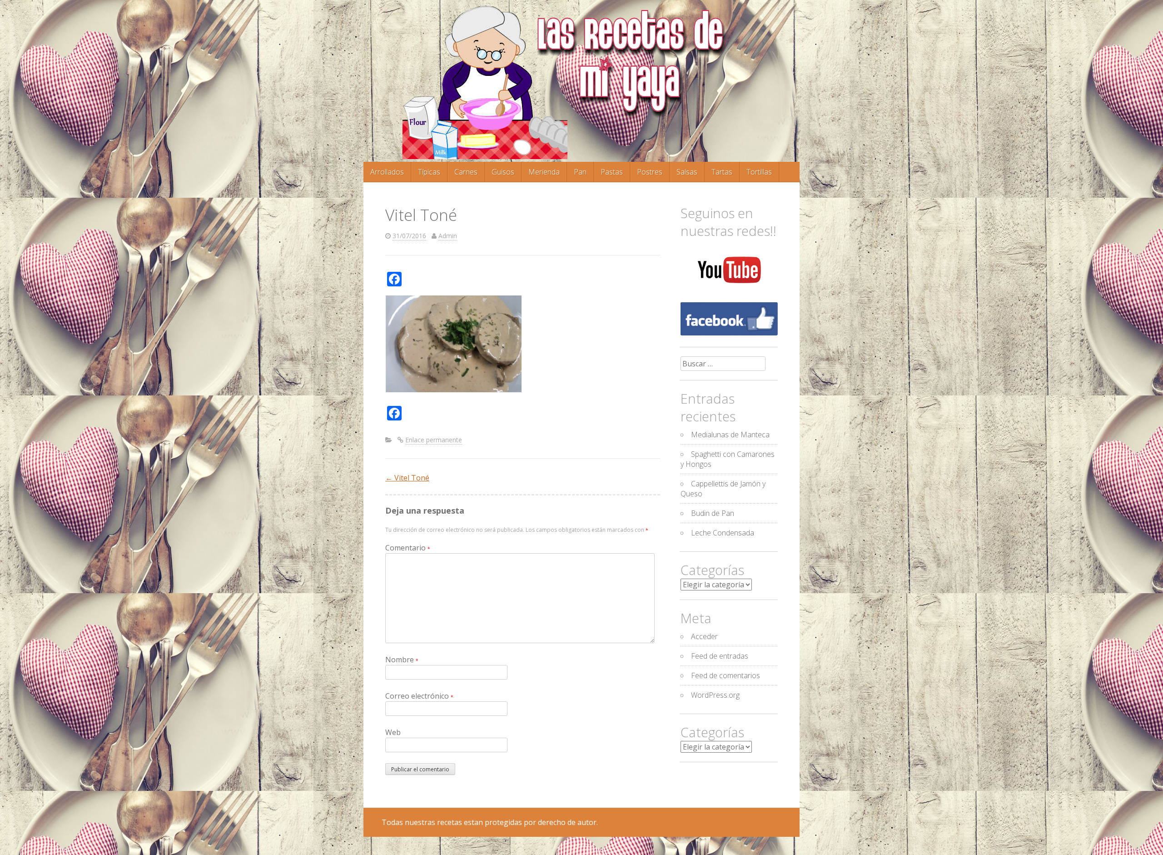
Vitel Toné (407, 478)
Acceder (704, 636)
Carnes (465, 172)
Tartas (721, 172)
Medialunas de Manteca (730, 435)
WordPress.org (715, 695)
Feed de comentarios (725, 675)
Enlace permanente (433, 439)
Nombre (401, 660)
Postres (649, 172)
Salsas (686, 172)
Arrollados (387, 172)
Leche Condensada (722, 533)
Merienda (544, 172)
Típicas (429, 172)
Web (393, 732)
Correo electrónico (419, 696)
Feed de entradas (719, 656)
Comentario (407, 548)
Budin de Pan (712, 513)
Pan (580, 172)
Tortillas (759, 172)
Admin (447, 235)
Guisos (503, 172)
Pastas (612, 172)
